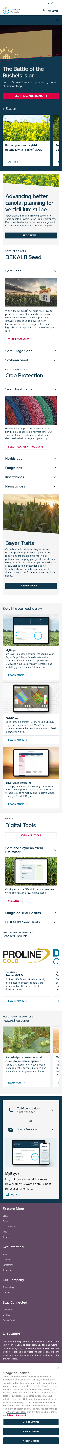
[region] (31, 1405)
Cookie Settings (31, 1421)
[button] (31, 271)
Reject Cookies (31, 1431)
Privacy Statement (16, 1415)
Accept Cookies (31, 1440)
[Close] (58, 1367)
